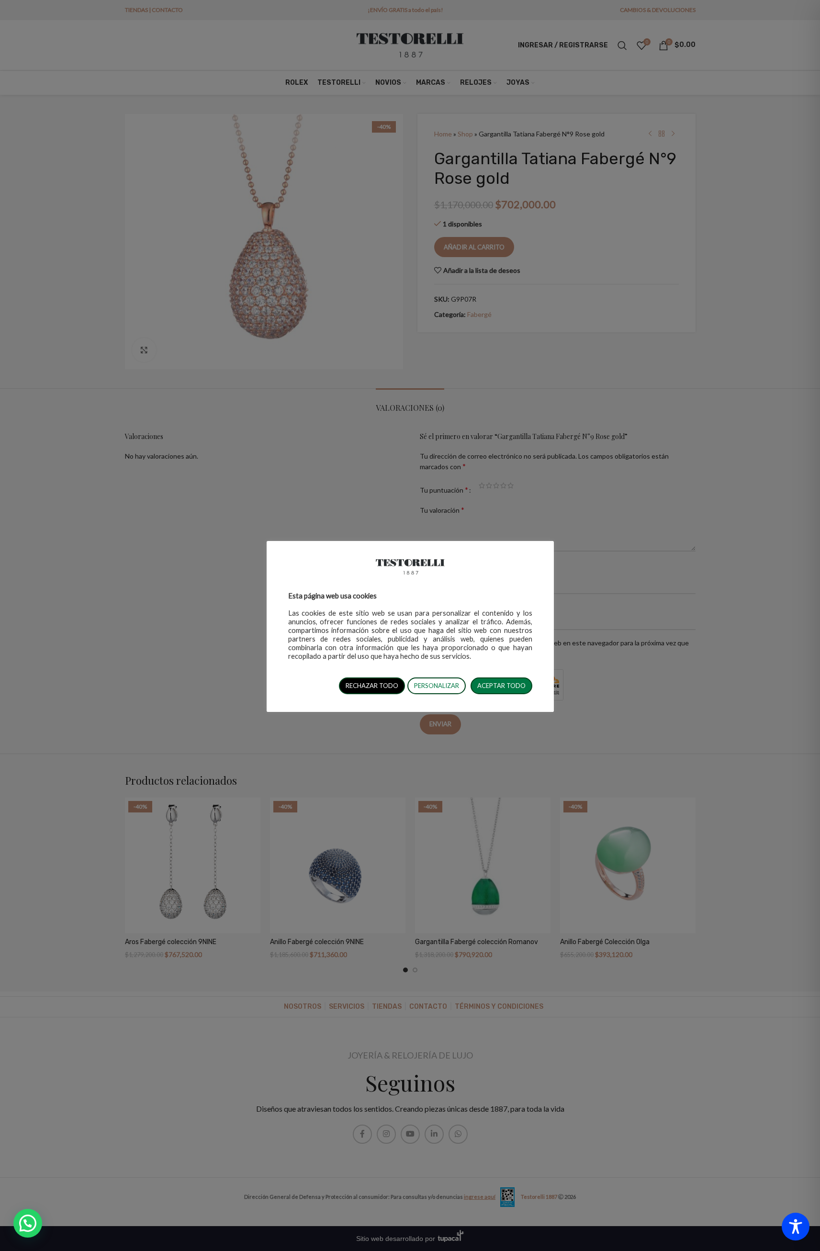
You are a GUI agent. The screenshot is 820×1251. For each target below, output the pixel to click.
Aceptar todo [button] (501, 685)
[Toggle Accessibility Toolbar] (795, 1226)
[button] (27, 1223)
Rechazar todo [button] (372, 685)
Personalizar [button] (436, 685)
